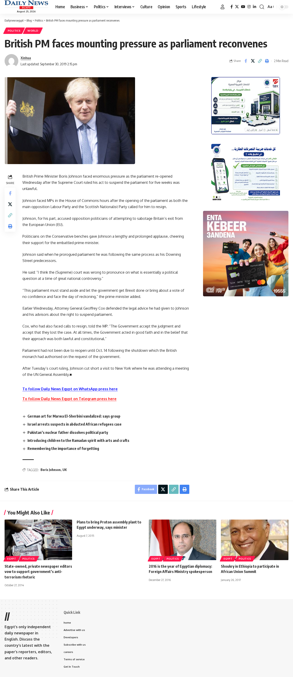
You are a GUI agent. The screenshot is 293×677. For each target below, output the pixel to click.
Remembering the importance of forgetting (63, 448)
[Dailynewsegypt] (26, 4)
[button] (222, 7)
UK (64, 470)
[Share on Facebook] (245, 61)
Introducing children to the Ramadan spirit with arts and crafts (78, 440)
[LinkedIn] (254, 7)
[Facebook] (231, 7)
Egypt (11, 558)
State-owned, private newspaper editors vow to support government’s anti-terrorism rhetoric (38, 571)
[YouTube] (243, 7)
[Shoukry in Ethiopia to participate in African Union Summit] (254, 540)
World (32, 30)
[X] (237, 7)
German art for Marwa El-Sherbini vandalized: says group (73, 416)
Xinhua (26, 58)
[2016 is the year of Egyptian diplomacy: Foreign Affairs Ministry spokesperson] (182, 540)
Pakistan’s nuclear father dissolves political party (67, 432)
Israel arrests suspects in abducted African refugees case (74, 424)
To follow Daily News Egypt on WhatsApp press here (70, 389)
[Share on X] (253, 61)
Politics (14, 30)
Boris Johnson (51, 470)
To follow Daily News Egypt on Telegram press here (69, 398)
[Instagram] (249, 7)
